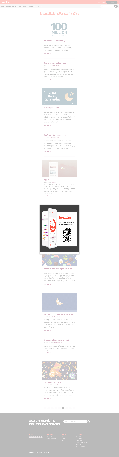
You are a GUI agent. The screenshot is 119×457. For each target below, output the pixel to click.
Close (77, 252)
